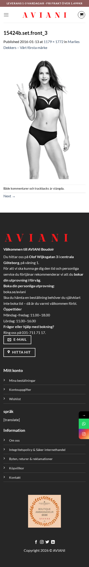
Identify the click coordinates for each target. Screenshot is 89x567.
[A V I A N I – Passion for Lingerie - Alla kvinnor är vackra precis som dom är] (44, 14)
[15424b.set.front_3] (44, 117)
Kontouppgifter (20, 390)
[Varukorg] (81, 14)
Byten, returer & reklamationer (31, 459)
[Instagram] (84, 434)
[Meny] (6, 14)
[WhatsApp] (84, 424)
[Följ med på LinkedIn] (53, 542)
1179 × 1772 (53, 41)
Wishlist (15, 399)
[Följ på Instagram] (42, 542)
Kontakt (15, 477)
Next (9, 196)
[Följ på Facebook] (36, 542)
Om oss (14, 440)
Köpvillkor (16, 468)
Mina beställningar (22, 380)
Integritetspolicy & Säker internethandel (37, 450)
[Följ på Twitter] (47, 542)
